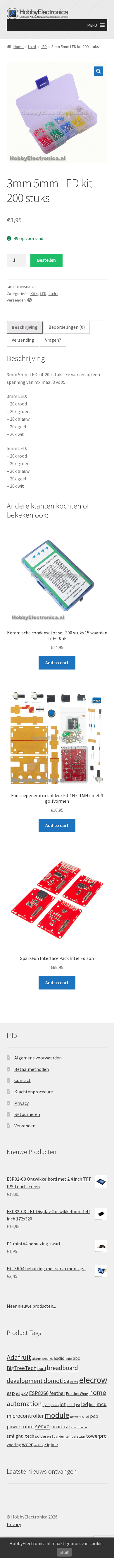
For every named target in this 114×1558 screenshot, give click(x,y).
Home (18, 46)
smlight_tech (20, 1436)
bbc (76, 1358)
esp (11, 1393)
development (25, 1381)
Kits (34, 293)
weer (27, 1444)
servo (42, 1426)
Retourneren (27, 1114)
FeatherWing (77, 1393)
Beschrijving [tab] (25, 327)
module (57, 1415)
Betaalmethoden (31, 1069)
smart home (79, 1427)
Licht (32, 46)
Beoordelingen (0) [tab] (67, 327)
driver (74, 1382)
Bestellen (46, 260)
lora (92, 1404)
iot (63, 1404)
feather (57, 1393)
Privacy (21, 1103)
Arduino (47, 1359)
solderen (43, 1436)
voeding (14, 1444)
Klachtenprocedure (33, 1092)
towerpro (96, 1435)
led (84, 1404)
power (13, 1426)
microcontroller (25, 1415)
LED (44, 46)
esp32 (22, 1393)
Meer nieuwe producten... (31, 1306)
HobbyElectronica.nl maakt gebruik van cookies (57, 1543)
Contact (22, 1080)
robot (27, 1426)
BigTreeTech (22, 1368)
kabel (71, 1404)
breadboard (62, 1368)
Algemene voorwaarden (38, 1058)
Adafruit (19, 1357)
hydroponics (51, 1405)
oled (85, 1416)
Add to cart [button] (57, 662)
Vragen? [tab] (53, 340)
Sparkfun (58, 1436)
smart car (60, 1426)
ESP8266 (39, 1393)
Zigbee (51, 1444)
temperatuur (75, 1436)
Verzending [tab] (23, 340)
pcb (94, 1416)
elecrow (93, 1379)
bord (41, 1368)
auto (68, 1359)
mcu (101, 1404)
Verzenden (24, 1126)
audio (59, 1358)
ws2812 (38, 1445)
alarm (36, 1358)
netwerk (75, 1417)
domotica (57, 1380)
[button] (92, 25)
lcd (78, 1405)
